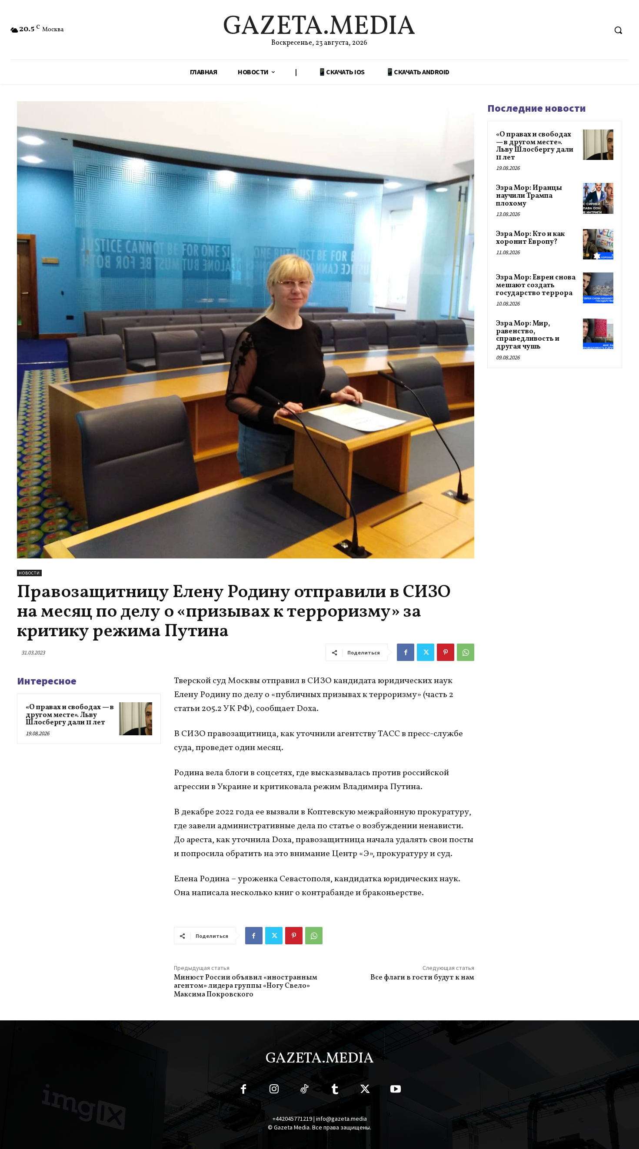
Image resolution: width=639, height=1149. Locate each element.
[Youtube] (396, 1091)
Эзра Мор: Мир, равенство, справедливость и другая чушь (527, 335)
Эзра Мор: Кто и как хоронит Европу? (530, 238)
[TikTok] (304, 1091)
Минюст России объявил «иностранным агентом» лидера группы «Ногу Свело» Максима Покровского (245, 986)
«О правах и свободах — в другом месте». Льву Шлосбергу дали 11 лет (70, 715)
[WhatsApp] (465, 652)
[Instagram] (274, 1091)
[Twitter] (425, 652)
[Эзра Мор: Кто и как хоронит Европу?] (598, 244)
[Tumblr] (335, 1091)
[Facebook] (405, 652)
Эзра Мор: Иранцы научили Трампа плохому (529, 195)
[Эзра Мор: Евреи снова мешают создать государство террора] (598, 287)
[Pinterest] (445, 652)
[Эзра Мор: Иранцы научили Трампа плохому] (598, 198)
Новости (29, 573)
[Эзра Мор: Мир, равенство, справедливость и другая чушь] (598, 334)
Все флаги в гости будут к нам (422, 978)
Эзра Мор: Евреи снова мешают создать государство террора (536, 285)
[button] (618, 30)
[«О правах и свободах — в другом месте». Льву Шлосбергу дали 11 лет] (135, 718)
